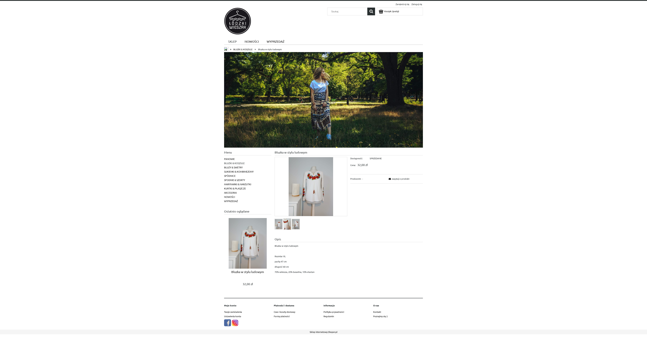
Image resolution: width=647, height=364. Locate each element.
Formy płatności (282, 316)
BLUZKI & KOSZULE (234, 163)
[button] (398, 178)
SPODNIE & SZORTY (234, 179)
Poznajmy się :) (380, 316)
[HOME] (323, 99)
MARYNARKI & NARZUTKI (237, 184)
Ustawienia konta (232, 316)
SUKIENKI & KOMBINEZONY (239, 171)
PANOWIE (229, 158)
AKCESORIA (230, 192)
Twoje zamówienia (233, 311)
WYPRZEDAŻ (231, 201)
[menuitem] (232, 41)
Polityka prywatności (334, 311)
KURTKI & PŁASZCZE (235, 188)
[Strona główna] (237, 20)
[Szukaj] (371, 11)
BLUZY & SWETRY (233, 167)
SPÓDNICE (230, 175)
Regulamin (329, 316)
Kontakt (377, 311)
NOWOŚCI (229, 196)
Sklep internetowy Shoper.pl (323, 331)
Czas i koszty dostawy (284, 311)
